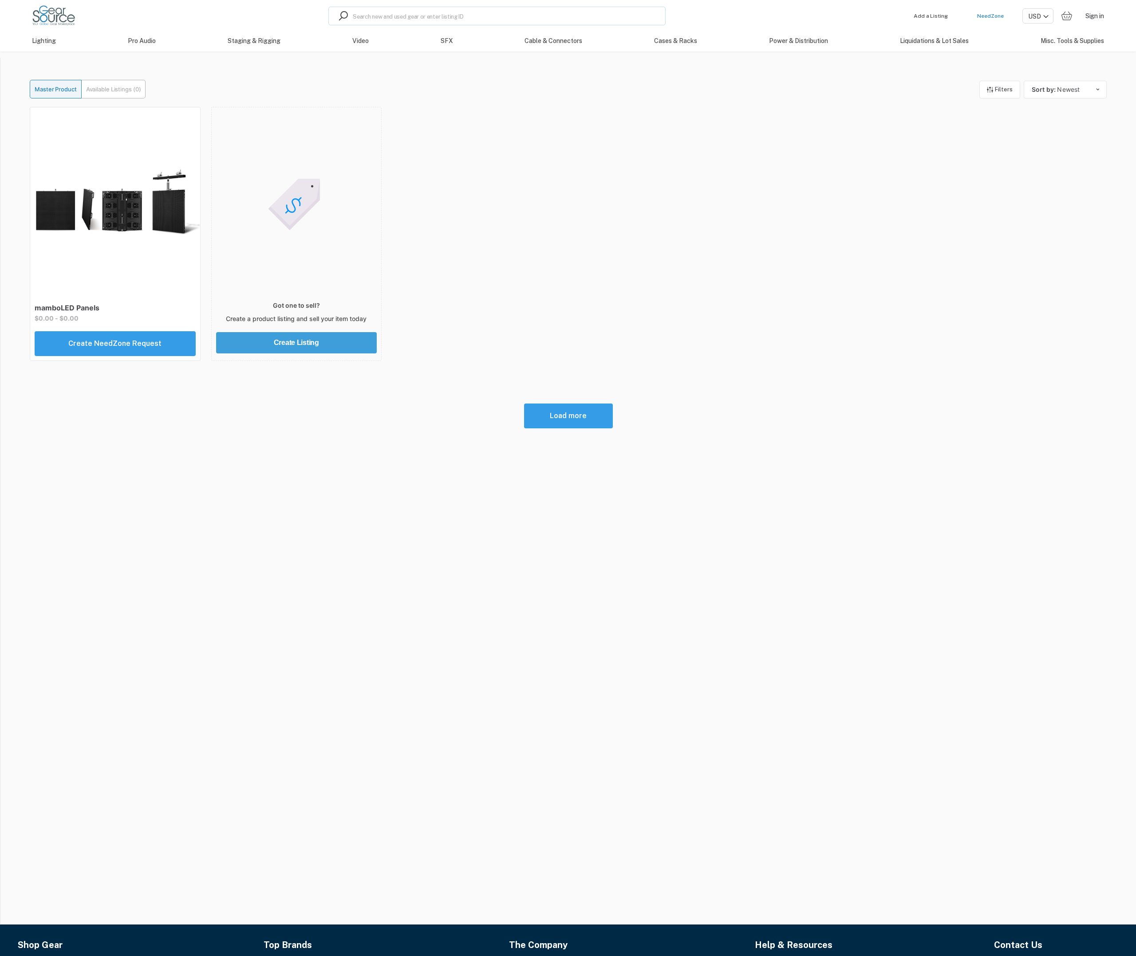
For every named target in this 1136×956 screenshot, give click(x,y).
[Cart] (1066, 16)
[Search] (341, 16)
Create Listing (296, 342)
